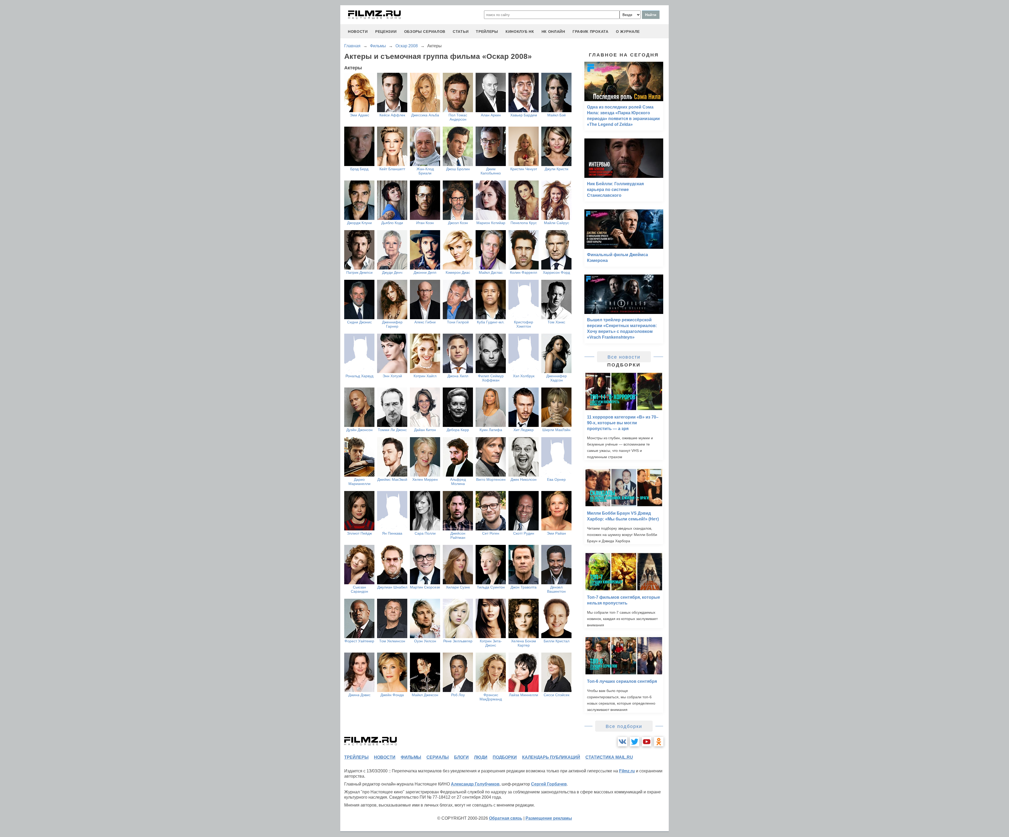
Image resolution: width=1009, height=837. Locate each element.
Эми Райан (556, 533)
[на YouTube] (646, 741)
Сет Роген (490, 533)
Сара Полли (425, 533)
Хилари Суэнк (458, 587)
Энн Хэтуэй (392, 376)
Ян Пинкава (392, 533)
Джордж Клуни (359, 223)
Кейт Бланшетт (392, 169)
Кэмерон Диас (458, 272)
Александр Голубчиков (475, 784)
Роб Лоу (458, 695)
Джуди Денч (392, 272)
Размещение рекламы (549, 818)
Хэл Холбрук (523, 376)
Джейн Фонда (392, 695)
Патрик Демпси (359, 272)
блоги (461, 757)
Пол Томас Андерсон (458, 117)
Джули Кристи (556, 169)
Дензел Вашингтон (556, 589)
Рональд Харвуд (359, 376)
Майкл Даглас (491, 272)
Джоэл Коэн (458, 223)
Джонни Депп (425, 272)
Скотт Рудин (523, 533)
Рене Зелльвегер (457, 641)
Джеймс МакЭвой (392, 479)
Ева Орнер (556, 479)
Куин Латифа (491, 430)
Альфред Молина (458, 481)
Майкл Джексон (425, 695)
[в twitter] (634, 741)
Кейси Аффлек (392, 115)
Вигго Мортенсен (491, 479)
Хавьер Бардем (523, 115)
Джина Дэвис (359, 695)
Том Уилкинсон (392, 641)
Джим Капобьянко (491, 171)
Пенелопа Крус (524, 223)
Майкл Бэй (556, 115)
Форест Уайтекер (359, 641)
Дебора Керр (458, 430)
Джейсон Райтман (457, 535)
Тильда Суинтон (491, 587)
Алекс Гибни (425, 322)
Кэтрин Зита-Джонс (491, 643)
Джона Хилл (457, 376)
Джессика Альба (425, 115)
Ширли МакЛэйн (556, 430)
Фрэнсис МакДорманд (491, 697)
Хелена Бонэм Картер (523, 643)
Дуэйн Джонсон (359, 430)
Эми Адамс (359, 115)
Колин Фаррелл (523, 272)
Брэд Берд (359, 169)
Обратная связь (505, 818)
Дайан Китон (425, 430)
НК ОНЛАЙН (553, 31)
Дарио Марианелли (359, 481)
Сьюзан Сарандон (359, 589)
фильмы (411, 757)
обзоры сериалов (425, 31)
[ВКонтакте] (622, 741)
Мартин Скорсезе (425, 587)
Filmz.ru (627, 771)
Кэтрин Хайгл (425, 376)
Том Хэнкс (556, 322)
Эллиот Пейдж (359, 533)
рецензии (386, 31)
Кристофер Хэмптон (523, 324)
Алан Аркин (491, 115)
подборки (505, 757)
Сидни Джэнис (359, 322)
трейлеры (487, 31)
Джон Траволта (524, 587)
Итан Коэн (425, 223)
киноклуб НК (520, 31)
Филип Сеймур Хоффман (491, 378)
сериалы (437, 757)
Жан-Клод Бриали (425, 171)
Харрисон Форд (556, 272)
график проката (591, 31)
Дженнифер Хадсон (556, 378)
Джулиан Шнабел (392, 587)
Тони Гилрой (458, 322)
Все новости (624, 357)
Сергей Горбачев (549, 784)
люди (480, 757)
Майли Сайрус (556, 223)
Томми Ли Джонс (392, 430)
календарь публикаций (551, 757)
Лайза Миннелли (523, 695)
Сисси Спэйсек (556, 695)
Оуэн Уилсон (425, 641)
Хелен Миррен (425, 479)
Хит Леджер (523, 430)
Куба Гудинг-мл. (490, 322)
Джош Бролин (458, 169)
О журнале (628, 31)
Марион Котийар (490, 223)
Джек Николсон (524, 479)
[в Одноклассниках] (658, 741)
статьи (461, 31)
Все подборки (624, 726)
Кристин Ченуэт (523, 169)
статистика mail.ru (609, 757)
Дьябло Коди (392, 223)
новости (358, 31)
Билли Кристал (556, 641)
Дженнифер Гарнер (392, 324)
